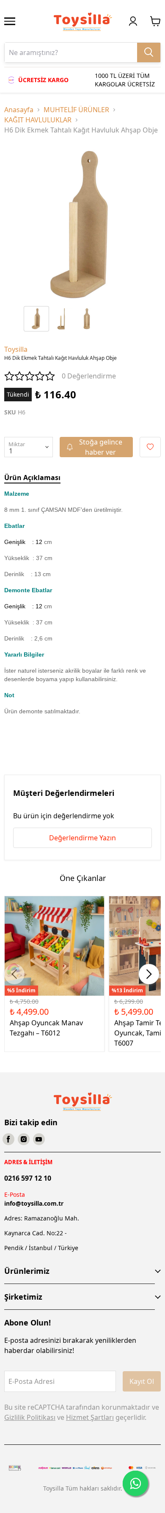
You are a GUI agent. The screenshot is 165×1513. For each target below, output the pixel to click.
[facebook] (8, 1139)
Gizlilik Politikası (29, 1417)
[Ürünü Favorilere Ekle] (150, 447)
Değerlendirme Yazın (82, 837)
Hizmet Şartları (90, 1417)
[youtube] (39, 1139)
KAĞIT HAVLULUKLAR (38, 119)
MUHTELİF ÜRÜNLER (76, 109)
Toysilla (16, 349)
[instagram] (24, 1139)
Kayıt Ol (141, 1381)
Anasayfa (18, 109)
